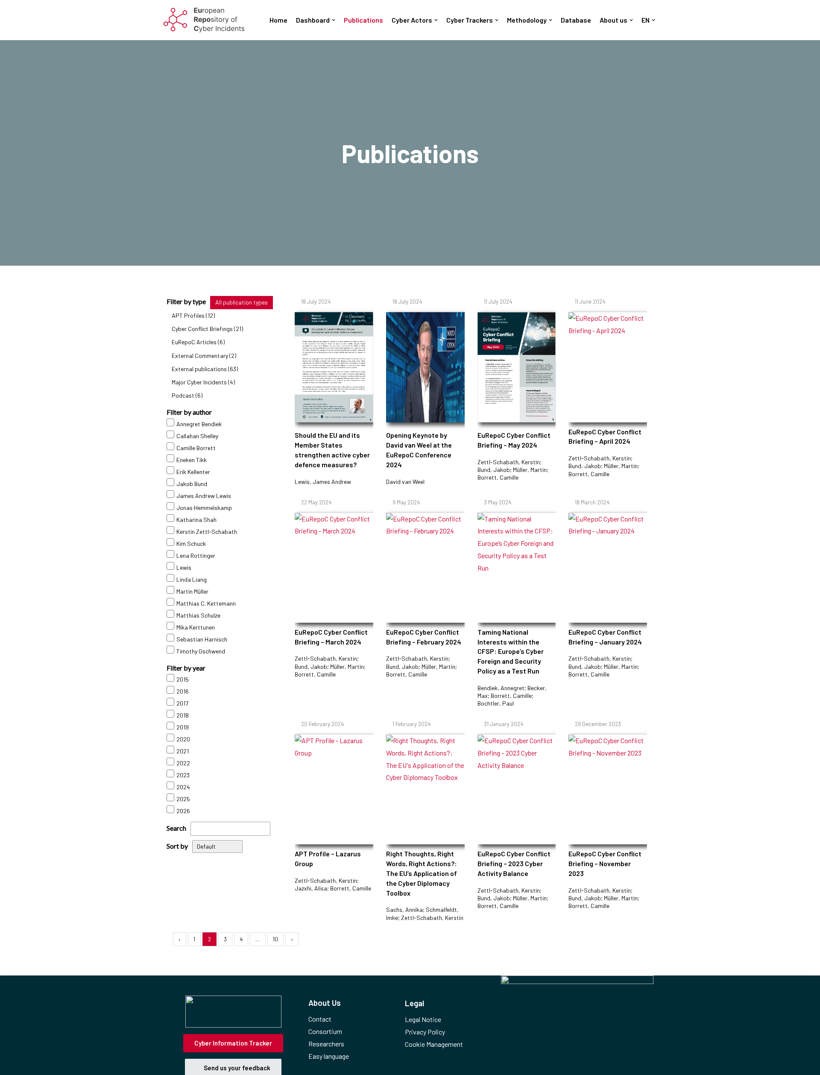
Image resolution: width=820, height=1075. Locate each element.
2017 (182, 703)
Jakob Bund (191, 483)
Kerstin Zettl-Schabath (206, 531)
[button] (333, 20)
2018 (182, 715)
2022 (183, 763)
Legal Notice (423, 1019)
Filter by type (186, 301)
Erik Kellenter (193, 471)
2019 (182, 727)
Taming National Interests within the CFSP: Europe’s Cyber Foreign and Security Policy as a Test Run (510, 651)
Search (176, 828)
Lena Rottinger (195, 555)
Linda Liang (191, 579)
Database (576, 20)
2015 (182, 679)
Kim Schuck (191, 543)
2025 (183, 799)
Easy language (328, 1056)
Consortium (325, 1031)
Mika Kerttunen (195, 627)
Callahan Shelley (197, 435)
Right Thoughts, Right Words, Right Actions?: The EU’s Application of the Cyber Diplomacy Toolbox (421, 872)
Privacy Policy (425, 1032)
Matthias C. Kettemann (206, 603)
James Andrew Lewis (203, 495)
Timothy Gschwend (200, 651)
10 (275, 939)
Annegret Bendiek (199, 424)
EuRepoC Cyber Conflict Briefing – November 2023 (604, 863)
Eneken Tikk (191, 459)
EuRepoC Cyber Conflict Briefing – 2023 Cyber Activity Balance (514, 863)
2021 (182, 751)
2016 (182, 691)
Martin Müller (192, 591)
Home (278, 20)
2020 (183, 739)
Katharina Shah (196, 519)
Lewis (183, 567)
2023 (183, 775)
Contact (319, 1019)
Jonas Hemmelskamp (204, 507)
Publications (363, 20)
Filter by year (186, 668)
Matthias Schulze (198, 615)
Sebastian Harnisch (201, 639)
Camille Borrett (196, 447)
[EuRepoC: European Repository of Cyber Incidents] (204, 20)
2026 (183, 810)
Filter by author (189, 412)
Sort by (177, 846)
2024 (183, 787)
